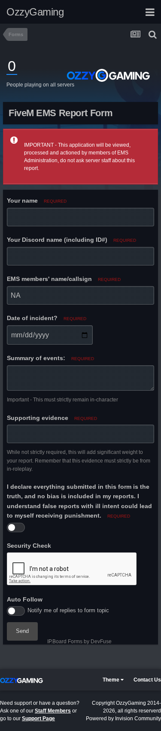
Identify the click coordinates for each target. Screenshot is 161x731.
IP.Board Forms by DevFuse (79, 641)
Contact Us (147, 680)
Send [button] (22, 631)
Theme (112, 680)
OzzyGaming (35, 12)
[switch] (16, 527)
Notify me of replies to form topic (68, 610)
